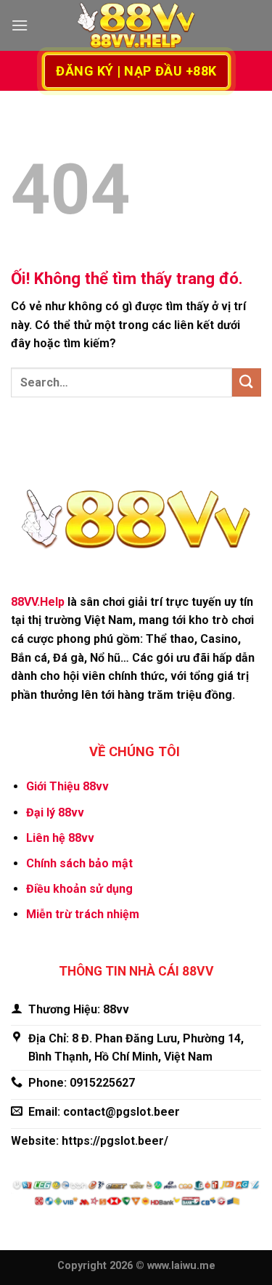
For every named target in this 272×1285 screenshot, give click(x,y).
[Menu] (19, 25)
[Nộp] (246, 382)
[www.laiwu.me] (136, 25)
